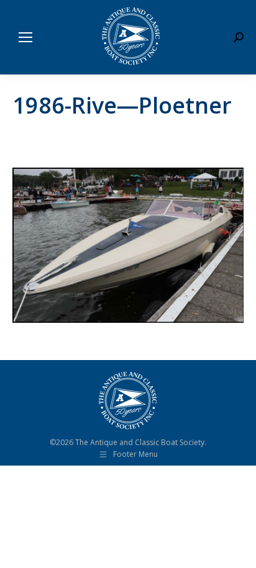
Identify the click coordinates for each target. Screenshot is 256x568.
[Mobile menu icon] (25, 37)
